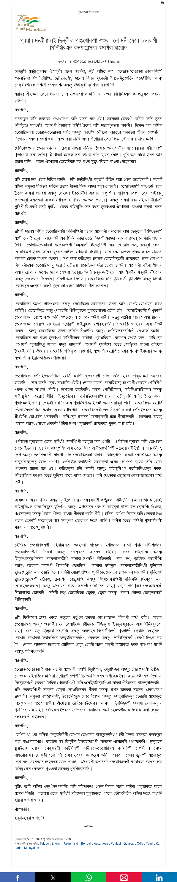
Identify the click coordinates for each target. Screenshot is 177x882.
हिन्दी (76, 843)
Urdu (68, 843)
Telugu (45, 843)
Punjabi (116, 843)
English (57, 843)
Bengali (86, 843)
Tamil (150, 843)
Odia (140, 843)
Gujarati (129, 843)
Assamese (101, 843)
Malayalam (31, 847)
